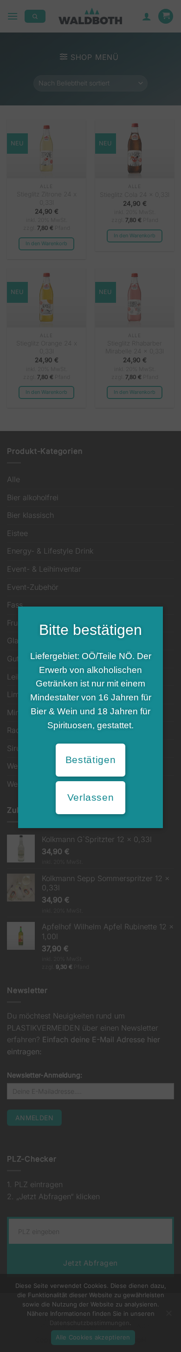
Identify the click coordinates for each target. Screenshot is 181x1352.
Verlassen (90, 797)
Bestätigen (90, 759)
